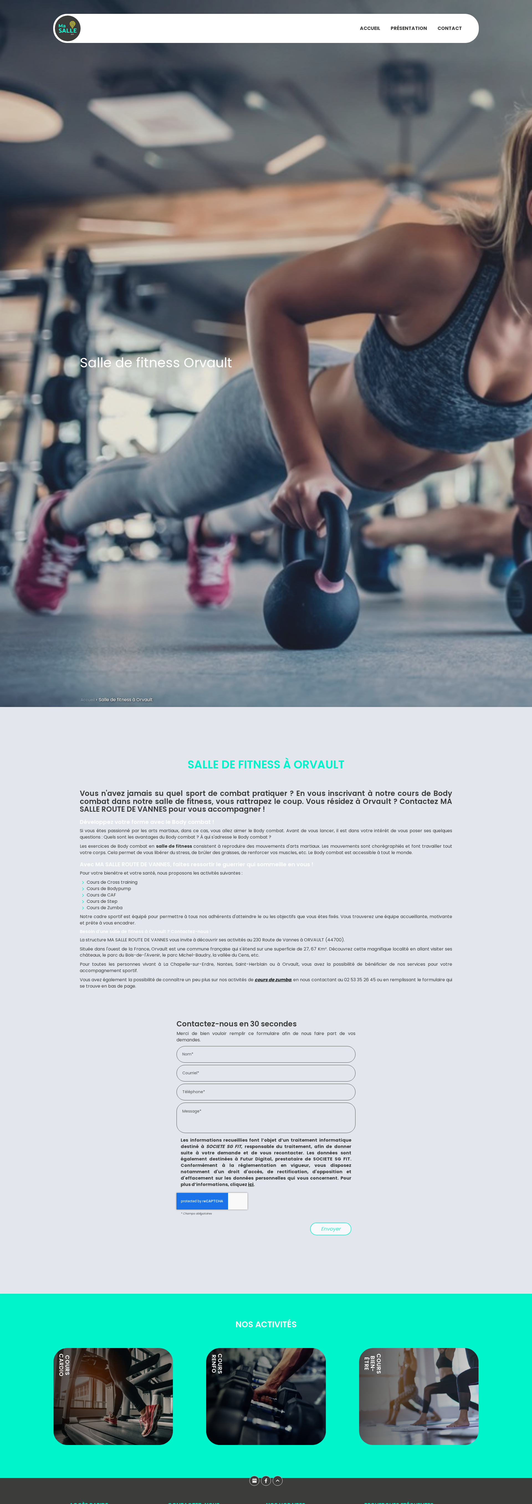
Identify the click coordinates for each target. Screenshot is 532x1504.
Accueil (370, 28)
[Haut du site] (278, 1481)
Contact (450, 28)
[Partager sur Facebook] (266, 1481)
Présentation (409, 28)
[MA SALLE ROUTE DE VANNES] (68, 28)
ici (251, 1184)
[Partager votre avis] (254, 1481)
